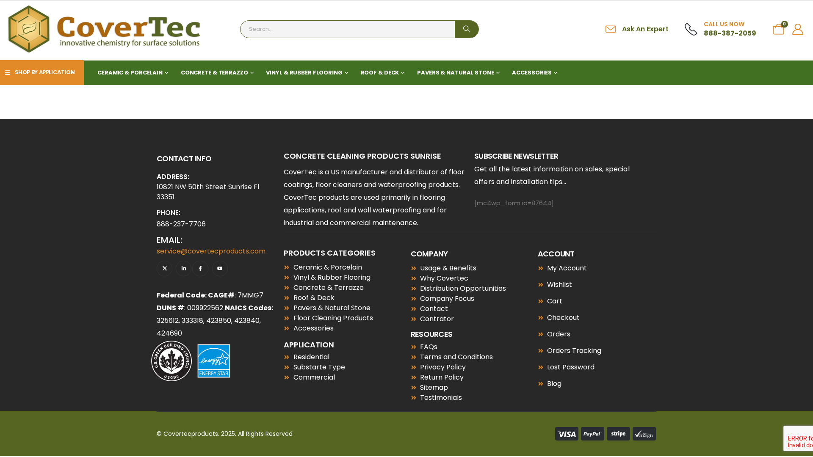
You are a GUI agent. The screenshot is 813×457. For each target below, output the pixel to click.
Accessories (532, 73)
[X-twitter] (164, 268)
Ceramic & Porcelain (130, 73)
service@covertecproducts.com (211, 251)
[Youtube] (220, 268)
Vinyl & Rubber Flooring (304, 73)
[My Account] (798, 29)
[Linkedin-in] (183, 268)
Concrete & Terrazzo (214, 73)
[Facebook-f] (200, 268)
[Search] (466, 29)
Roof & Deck (380, 73)
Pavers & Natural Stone (455, 73)
